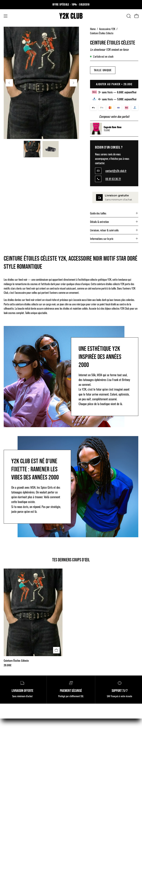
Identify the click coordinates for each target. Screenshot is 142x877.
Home (93, 29)
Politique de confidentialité (18, 799)
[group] (71, 4)
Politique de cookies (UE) (17, 793)
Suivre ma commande (15, 806)
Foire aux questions (85, 812)
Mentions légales (13, 780)
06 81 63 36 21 (113, 179)
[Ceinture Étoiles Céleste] (32, 149)
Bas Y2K (79, 747)
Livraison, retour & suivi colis (104, 230)
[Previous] (9, 83)
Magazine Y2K (82, 780)
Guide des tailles (98, 213)
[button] (128, 16)
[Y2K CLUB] (71, 16)
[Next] (73, 83)
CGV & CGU (10, 787)
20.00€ (7, 665)
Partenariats (81, 799)
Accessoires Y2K (107, 29)
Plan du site (81, 806)
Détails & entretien (99, 222)
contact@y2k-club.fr (115, 171)
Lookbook (80, 787)
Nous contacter (12, 812)
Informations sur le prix (101, 239)
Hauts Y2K (80, 741)
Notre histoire (82, 793)
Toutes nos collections (87, 760)
